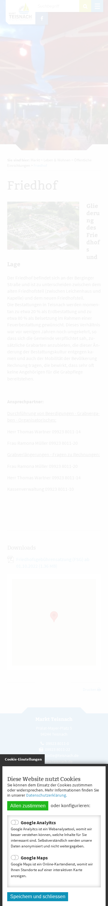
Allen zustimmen (28, 805)
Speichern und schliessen (37, 896)
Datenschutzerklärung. (46, 795)
